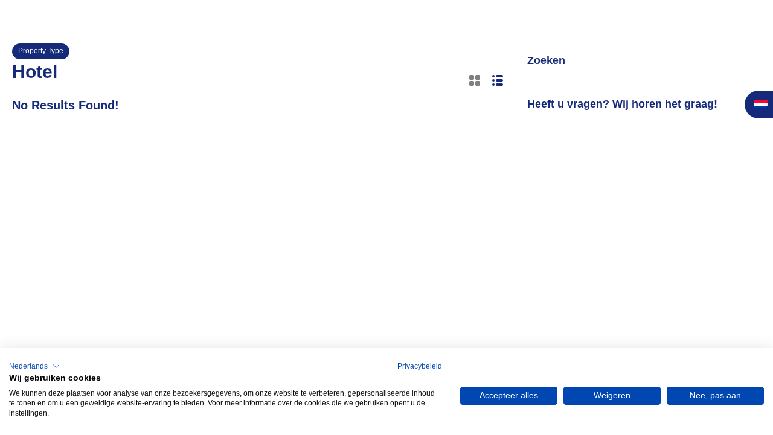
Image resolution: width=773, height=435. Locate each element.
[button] (34, 366)
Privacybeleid (419, 366)
